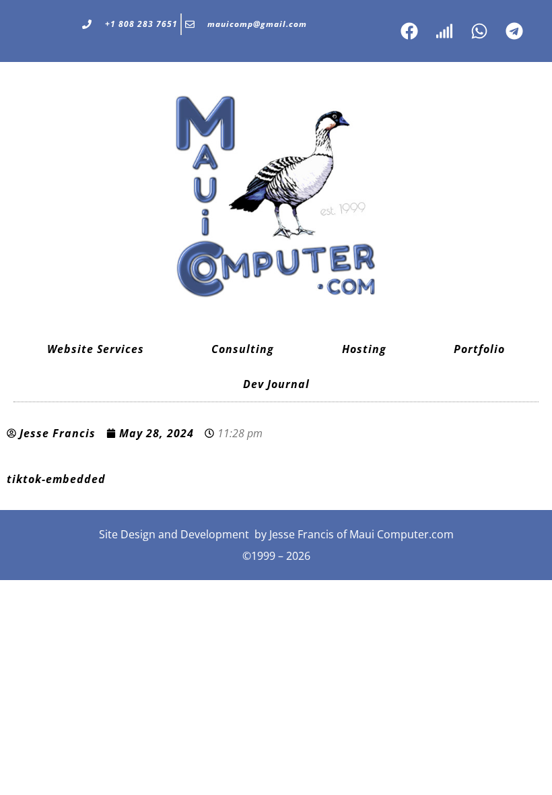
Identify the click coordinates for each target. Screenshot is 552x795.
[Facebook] (409, 31)
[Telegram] (514, 31)
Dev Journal (276, 384)
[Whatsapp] (479, 31)
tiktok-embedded (56, 479)
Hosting (364, 349)
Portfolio (479, 349)
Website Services (95, 349)
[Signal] (444, 31)
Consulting (242, 349)
